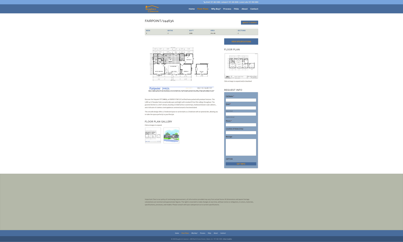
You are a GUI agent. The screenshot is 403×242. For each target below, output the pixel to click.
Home (192, 9)
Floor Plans (202, 9)
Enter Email (229, 111)
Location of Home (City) (234, 129)
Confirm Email (230, 117)
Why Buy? (216, 9)
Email (228, 104)
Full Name (230, 96)
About (245, 9)
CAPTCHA (229, 159)
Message (229, 137)
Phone (229, 121)
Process (227, 9)
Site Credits (227, 239)
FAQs (236, 9)
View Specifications (241, 41)
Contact (254, 9)
